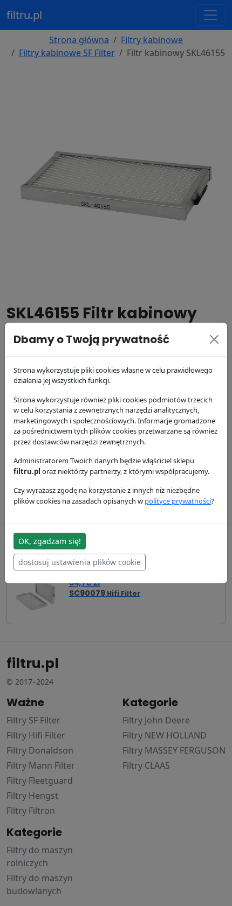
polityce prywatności (178, 501)
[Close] (214, 339)
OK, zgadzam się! (49, 541)
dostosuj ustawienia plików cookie (79, 562)
